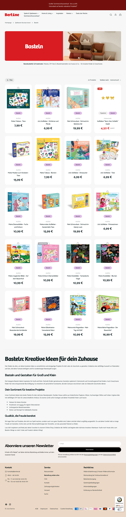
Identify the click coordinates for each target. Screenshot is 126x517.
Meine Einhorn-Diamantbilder (48, 275)
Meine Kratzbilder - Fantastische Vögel (78, 277)
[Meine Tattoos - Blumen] (48, 149)
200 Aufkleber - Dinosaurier (77, 172)
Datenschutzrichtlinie (109, 455)
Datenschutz (54, 508)
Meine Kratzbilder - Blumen (107, 275)
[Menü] (123, 497)
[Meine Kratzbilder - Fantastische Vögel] (77, 252)
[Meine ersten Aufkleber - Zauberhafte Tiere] (48, 201)
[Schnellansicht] (27, 90)
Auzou (21, 405)
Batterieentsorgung (90, 479)
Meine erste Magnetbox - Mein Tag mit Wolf (78, 329)
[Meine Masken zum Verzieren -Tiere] (18, 149)
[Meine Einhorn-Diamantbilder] (48, 252)
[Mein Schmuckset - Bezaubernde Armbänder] (18, 304)
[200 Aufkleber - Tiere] (107, 149)
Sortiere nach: (104, 80)
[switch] (119, 509)
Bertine (12, 508)
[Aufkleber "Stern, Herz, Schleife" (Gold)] (107, 97)
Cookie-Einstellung (66, 508)
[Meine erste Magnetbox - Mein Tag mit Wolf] (77, 304)
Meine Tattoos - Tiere (18, 121)
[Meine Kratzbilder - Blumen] (107, 252)
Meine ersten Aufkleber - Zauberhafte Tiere (48, 226)
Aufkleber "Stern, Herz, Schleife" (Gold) (107, 122)
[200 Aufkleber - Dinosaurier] (77, 149)
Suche (46, 494)
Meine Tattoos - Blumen (48, 172)
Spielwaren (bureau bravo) (23, 23)
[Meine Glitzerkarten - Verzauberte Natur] (48, 304)
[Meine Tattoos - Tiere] (18, 97)
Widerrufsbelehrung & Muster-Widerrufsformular (99, 471)
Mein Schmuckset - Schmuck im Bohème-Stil (78, 122)
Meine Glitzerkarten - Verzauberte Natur (48, 329)
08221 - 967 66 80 (13, 475)
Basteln (18, 113)
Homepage (8, 23)
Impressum (44, 508)
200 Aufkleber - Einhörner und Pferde (48, 122)
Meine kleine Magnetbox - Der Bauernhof (108, 329)
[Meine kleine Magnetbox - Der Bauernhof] (107, 304)
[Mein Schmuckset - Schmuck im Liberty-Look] (77, 201)
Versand (47, 490)
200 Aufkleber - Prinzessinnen (107, 224)
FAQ (45, 479)
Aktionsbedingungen (90, 486)
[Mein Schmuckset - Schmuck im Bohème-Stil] (77, 97)
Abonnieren (90, 449)
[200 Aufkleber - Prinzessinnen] (107, 201)
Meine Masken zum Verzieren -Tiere (18, 174)
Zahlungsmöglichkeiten (51, 486)
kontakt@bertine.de (13, 471)
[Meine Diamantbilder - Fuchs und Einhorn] (18, 201)
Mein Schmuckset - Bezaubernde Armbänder (18, 329)
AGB (36, 508)
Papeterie (103, 113)
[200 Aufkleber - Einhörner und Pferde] (48, 97)
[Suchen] (111, 15)
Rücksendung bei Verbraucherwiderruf (96, 475)
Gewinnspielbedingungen (91, 482)
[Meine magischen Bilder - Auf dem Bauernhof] (18, 252)
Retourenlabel (48, 471)
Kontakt (46, 482)
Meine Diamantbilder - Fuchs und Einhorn (18, 226)
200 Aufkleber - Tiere (108, 172)
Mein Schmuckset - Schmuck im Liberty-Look (78, 226)
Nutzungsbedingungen (91, 455)
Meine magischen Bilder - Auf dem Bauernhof (18, 277)
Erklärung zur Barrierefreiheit (93, 490)
